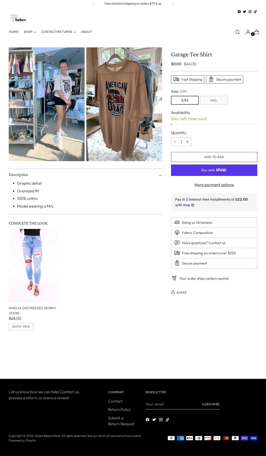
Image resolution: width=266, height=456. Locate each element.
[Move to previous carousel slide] (244, 364)
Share (181, 292)
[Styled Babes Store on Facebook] (239, 12)
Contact (115, 401)
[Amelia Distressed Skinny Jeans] (33, 265)
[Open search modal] (237, 32)
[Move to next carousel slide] (253, 364)
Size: (179, 91)
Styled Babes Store (47, 436)
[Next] (172, 3)
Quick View (21, 326)
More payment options (214, 184)
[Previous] (93, 3)
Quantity (178, 132)
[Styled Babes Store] (18, 18)
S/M (184, 100)
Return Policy (119, 409)
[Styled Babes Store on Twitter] (244, 12)
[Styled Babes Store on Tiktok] (255, 12)
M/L (214, 100)
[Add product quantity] (175, 141)
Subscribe (211, 404)
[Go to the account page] (246, 32)
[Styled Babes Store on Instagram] (250, 12)
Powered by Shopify (22, 440)
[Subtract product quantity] (187, 141)
